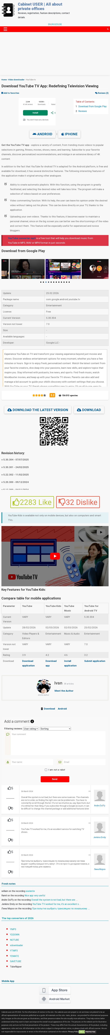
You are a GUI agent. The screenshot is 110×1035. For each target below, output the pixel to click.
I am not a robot (56, 770)
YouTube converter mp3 (22, 238)
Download (91, 410)
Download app (51, 663)
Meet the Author (64, 690)
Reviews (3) (103, 93)
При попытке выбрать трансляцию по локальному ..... (61, 908)
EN (49, 24)
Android (44, 134)
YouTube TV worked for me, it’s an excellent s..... (57, 904)
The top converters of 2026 (18, 918)
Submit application (94, 661)
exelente (30, 891)
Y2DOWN (14, 934)
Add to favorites (11, 93)
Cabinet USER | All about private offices (40, 6)
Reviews (82, 111)
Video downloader (16, 79)
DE (60, 24)
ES (57, 24)
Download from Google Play (92, 106)
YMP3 (13, 929)
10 (64, 282)
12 (69, 282)
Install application (70, 663)
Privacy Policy (73, 1032)
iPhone (70, 134)
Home (4, 79)
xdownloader (16, 945)
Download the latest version (40, 410)
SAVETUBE (15, 961)
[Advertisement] (55, 55)
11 (66, 282)
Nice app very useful (34, 895)
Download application (28, 663)
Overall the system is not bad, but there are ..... (54, 899)
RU (53, 24)
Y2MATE (14, 956)
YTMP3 (14, 950)
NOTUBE (14, 940)
